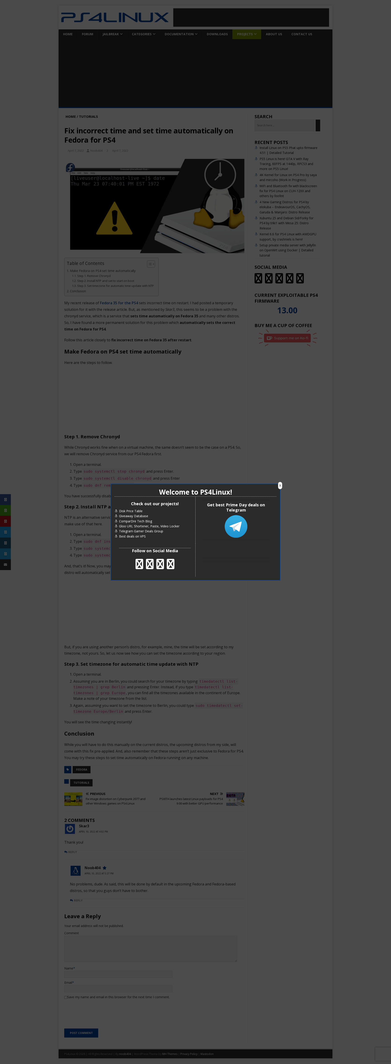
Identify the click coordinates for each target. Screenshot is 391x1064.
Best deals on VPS (132, 536)
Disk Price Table (131, 511)
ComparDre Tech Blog (135, 521)
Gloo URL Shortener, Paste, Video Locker (149, 526)
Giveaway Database (133, 516)
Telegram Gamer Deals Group (141, 531)
